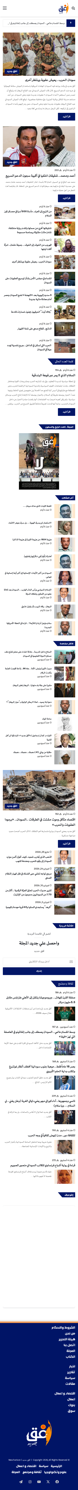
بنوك (71, 1405)
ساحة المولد (46, 719)
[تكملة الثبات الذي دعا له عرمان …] (64, 511)
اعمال (71, 1399)
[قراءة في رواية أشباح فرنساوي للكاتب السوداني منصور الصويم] (64, 1177)
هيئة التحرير (67, 1339)
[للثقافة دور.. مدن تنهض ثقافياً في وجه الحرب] (64, 1147)
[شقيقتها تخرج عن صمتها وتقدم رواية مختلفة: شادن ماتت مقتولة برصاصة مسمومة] (64, 229)
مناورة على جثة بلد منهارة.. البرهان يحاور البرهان (31, 685)
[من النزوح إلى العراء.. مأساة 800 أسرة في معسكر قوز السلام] (64, 212)
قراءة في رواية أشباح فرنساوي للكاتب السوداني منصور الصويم (42, 1165)
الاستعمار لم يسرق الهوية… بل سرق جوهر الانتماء (30, 523)
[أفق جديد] (64, 8)
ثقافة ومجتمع (32, 1472)
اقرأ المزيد (66, 116)
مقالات (70, 1384)
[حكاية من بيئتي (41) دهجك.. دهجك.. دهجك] (64, 757)
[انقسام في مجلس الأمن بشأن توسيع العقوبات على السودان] (64, 279)
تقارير (71, 1372)
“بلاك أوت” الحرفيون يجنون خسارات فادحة (31, 311)
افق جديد (26, 1460)
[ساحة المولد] (64, 724)
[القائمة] (5, 9)
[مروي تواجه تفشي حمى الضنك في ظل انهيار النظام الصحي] (64, 874)
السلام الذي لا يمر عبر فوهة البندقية (53, 375)
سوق (71, 1411)
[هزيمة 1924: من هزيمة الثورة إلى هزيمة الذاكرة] (64, 545)
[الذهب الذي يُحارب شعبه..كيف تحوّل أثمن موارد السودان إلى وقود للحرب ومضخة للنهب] (64, 857)
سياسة (70, 1378)
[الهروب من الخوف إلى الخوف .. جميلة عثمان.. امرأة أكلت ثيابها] (64, 245)
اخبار (72, 1366)
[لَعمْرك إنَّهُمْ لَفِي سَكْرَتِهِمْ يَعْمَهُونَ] (64, 561)
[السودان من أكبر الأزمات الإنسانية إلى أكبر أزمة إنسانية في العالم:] (64, 578)
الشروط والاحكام (63, 1327)
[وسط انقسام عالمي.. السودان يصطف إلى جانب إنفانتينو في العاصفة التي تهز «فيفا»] (64, 1048)
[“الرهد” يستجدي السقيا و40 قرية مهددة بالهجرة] (64, 908)
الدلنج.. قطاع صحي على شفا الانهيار (34, 328)
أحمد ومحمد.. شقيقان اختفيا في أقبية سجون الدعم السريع (40, 176)
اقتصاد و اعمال (65, 1393)
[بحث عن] (73, 9)
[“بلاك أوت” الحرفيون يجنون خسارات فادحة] (64, 312)
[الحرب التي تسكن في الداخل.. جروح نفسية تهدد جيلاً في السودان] (64, 346)
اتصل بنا (69, 1345)
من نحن (70, 1333)
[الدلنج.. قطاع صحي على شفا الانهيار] (64, 329)
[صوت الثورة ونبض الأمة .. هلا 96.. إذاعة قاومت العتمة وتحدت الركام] (64, 674)
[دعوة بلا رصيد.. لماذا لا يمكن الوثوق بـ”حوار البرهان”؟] (64, 707)
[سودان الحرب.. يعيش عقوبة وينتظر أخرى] (64, 262)
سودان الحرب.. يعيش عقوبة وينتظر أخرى (50, 80)
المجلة (70, 1351)
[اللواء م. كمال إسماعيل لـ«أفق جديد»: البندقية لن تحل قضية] (64, 741)
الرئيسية (56, 1466)
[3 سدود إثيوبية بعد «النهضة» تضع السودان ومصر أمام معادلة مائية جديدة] (64, 296)
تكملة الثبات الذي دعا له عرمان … (37, 506)
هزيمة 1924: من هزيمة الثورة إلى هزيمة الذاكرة (31, 539)
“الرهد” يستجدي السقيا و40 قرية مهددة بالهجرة (28, 907)
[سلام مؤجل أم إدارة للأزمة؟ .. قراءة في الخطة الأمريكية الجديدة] (64, 628)
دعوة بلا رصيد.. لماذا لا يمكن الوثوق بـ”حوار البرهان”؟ (28, 702)
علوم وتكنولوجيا (55, 1472)
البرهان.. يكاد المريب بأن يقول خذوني (36, 606)
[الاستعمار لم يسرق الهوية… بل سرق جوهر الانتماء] (64, 528)
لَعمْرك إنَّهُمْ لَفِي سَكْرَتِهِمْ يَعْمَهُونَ (37, 556)
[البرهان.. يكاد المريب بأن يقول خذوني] (64, 612)
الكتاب (70, 1357)
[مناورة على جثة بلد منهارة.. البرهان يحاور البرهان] (64, 690)
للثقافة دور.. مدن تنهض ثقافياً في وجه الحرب (51, 1135)
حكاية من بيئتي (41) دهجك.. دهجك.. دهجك (32, 752)
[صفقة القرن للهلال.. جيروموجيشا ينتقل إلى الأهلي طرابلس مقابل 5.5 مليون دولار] (64, 1014)
